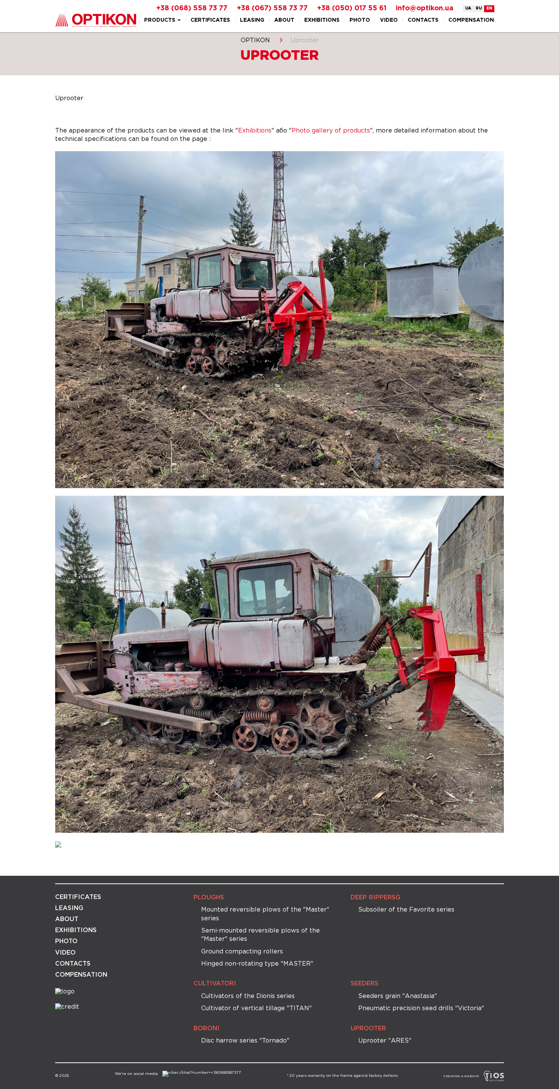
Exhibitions (322, 20)
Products (160, 20)
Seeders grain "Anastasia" (397, 996)
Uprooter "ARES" (384, 1041)
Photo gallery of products (331, 131)
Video (389, 20)
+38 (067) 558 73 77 (272, 8)
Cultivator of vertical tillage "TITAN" (256, 1008)
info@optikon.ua (424, 8)
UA (468, 8)
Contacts (423, 20)
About (284, 20)
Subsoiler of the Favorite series (406, 910)
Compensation (471, 20)
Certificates (210, 20)
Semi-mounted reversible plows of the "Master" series (260, 935)
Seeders (364, 984)
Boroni (206, 1029)
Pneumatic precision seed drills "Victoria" (421, 1008)
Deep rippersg (375, 898)
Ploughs (209, 898)
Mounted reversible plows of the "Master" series (265, 914)
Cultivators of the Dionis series (248, 996)
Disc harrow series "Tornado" (245, 1041)
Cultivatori (215, 984)
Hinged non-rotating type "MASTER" (257, 964)
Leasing (252, 20)
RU (479, 8)
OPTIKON (255, 40)
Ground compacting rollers (242, 952)
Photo (359, 20)
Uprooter (368, 1029)
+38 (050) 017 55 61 (351, 8)
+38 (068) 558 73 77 (191, 8)
